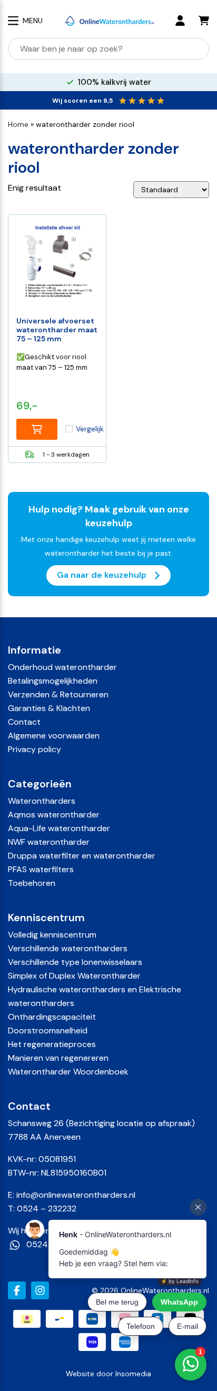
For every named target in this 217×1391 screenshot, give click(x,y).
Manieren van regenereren (58, 1057)
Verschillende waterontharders (67, 948)
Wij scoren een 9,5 (82, 100)
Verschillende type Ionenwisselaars (75, 962)
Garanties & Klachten (49, 708)
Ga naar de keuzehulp (103, 574)
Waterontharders (41, 800)
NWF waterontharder (49, 841)
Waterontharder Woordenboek (68, 1071)
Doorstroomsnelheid (47, 1030)
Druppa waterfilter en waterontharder (81, 855)
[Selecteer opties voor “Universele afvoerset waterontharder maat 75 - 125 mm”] (36, 429)
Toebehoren (31, 883)
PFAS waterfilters (41, 869)
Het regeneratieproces (52, 1044)
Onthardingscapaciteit (52, 1016)
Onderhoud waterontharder (62, 667)
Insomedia (133, 1373)
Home (18, 124)
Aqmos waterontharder (54, 814)
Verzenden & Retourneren (58, 694)
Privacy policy (34, 749)
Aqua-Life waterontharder (59, 828)
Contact (24, 721)
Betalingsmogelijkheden (52, 680)
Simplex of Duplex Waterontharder (74, 975)
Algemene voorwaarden (54, 735)
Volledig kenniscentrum (52, 934)
